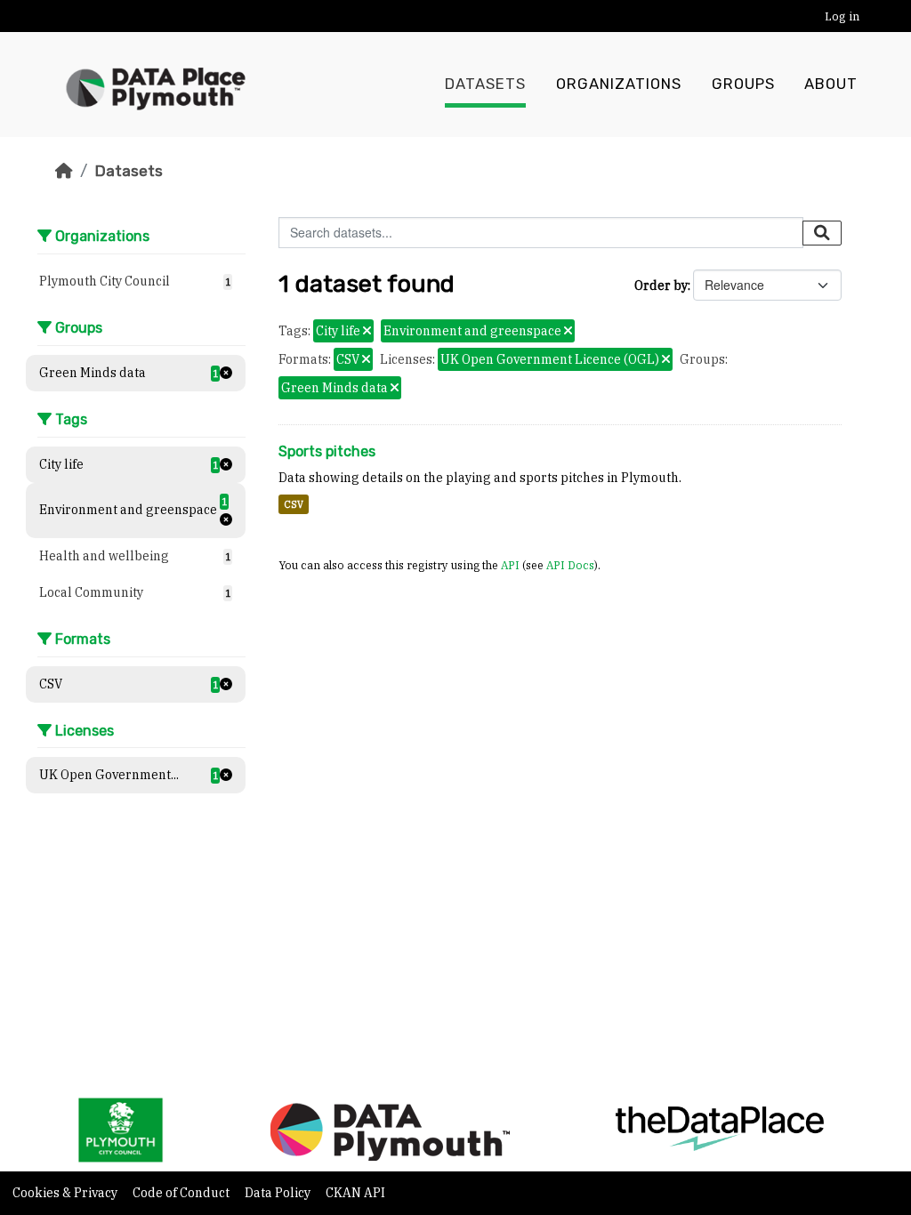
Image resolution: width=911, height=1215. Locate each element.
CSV (293, 504)
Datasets (485, 84)
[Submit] (822, 233)
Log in (842, 16)
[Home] (64, 171)
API (510, 565)
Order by (661, 286)
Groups (743, 84)
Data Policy (279, 1193)
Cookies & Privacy (66, 1193)
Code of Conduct (182, 1193)
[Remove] (367, 332)
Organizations (618, 84)
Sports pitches (326, 451)
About (831, 84)
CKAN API (355, 1193)
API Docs (570, 565)
